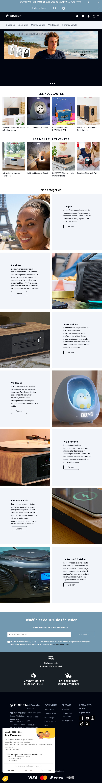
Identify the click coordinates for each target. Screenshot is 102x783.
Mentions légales (33, 717)
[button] (50, 83)
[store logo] (14, 15)
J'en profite (11, 71)
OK (54, 8)
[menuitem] (12, 25)
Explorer (71, 227)
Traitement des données (60, 644)
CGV (28, 721)
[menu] (51, 25)
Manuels (65, 710)
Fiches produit (67, 720)
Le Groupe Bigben (34, 713)
